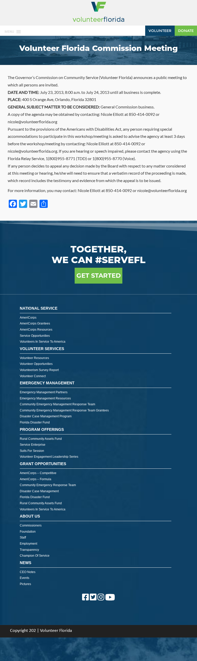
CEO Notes (27, 572)
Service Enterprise (32, 444)
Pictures (25, 584)
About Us (30, 516)
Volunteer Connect (33, 376)
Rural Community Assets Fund (41, 439)
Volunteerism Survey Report (39, 370)
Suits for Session (32, 451)
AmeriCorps (28, 317)
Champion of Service (35, 555)
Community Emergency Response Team (48, 485)
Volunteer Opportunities (36, 364)
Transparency (29, 550)
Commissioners (31, 525)
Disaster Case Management (39, 491)
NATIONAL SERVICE (38, 308)
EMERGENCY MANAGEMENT (47, 383)
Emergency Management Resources (45, 398)
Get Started (98, 275)
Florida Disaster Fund (35, 422)
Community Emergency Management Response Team (57, 404)
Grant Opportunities (43, 464)
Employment (28, 543)
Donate (186, 30)
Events (24, 578)
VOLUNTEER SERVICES (42, 348)
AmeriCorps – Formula (35, 479)
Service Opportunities (35, 336)
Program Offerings (42, 429)
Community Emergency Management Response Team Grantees (64, 410)
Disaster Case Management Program (46, 416)
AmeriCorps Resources (36, 329)
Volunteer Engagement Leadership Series (49, 456)
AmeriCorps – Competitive (38, 473)
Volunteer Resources (34, 358)
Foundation (28, 531)
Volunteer (160, 30)
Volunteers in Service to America (42, 341)
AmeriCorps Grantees (35, 323)
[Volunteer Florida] (98, 22)
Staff (23, 537)
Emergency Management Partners (43, 392)
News (25, 563)
